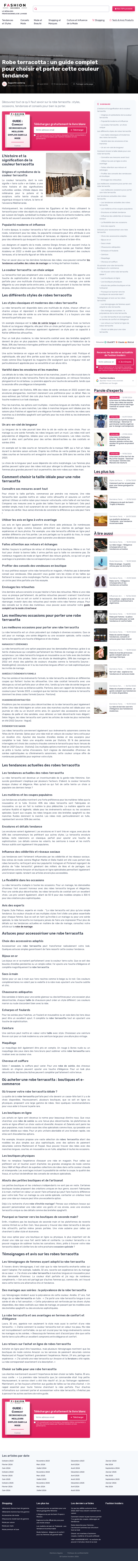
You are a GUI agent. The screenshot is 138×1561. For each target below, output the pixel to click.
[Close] (118, 760)
